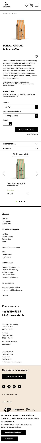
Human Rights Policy (10, 277)
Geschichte (6, 224)
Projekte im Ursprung (10, 270)
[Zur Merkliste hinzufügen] (36, 57)
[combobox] (20, 107)
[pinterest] (14, 386)
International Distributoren (12, 290)
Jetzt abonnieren (14, 376)
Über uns (5, 214)
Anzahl (5, 120)
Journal (5, 296)
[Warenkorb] (31, 5)
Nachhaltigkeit (7, 263)
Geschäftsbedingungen (11, 247)
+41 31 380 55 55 (11, 311)
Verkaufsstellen (8, 283)
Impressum (6, 257)
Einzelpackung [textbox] (11, 116)
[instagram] (9, 386)
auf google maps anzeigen (12, 362)
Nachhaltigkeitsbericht (11, 267)
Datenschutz (7, 254)
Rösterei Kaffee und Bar (11, 288)
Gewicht (6, 102)
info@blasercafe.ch (13, 315)
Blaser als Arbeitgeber (10, 229)
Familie (5, 219)
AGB (3, 252)
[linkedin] (19, 386)
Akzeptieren (9, 439)
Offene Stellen (7, 237)
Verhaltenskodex (8, 275)
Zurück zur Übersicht (10, 13)
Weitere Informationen (13, 432)
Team (4, 242)
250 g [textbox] (7, 107)
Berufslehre (6, 239)
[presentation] (4, 173)
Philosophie (6, 221)
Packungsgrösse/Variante (12, 111)
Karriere (5, 234)
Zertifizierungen (8, 272)
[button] (16, 201)
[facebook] (3, 386)
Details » (10, 190)
